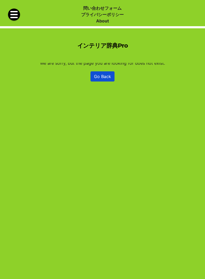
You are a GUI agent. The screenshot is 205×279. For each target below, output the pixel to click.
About (102, 21)
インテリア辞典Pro (102, 45)
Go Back (102, 76)
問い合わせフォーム (102, 8)
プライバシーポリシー (102, 14)
